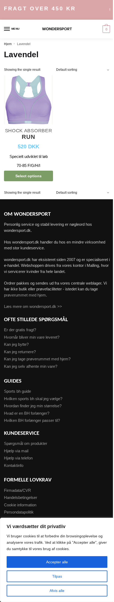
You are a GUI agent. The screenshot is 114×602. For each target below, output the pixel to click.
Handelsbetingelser (20, 497)
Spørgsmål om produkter (25, 443)
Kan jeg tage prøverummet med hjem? (37, 359)
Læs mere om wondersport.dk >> (33, 306)
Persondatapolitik (19, 512)
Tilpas (57, 576)
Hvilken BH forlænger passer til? (32, 420)
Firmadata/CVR (17, 490)
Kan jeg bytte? (16, 344)
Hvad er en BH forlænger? (26, 413)
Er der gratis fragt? (20, 329)
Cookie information (20, 505)
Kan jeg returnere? (20, 351)
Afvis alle (57, 590)
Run (28, 137)
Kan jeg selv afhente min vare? (30, 366)
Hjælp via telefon (18, 458)
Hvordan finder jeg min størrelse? (33, 406)
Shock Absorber (28, 130)
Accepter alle (57, 562)
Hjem (8, 44)
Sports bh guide (17, 391)
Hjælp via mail (16, 451)
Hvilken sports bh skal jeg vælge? (33, 398)
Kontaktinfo (13, 465)
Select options (28, 176)
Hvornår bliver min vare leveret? (31, 337)
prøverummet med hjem (25, 295)
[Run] (28, 100)
